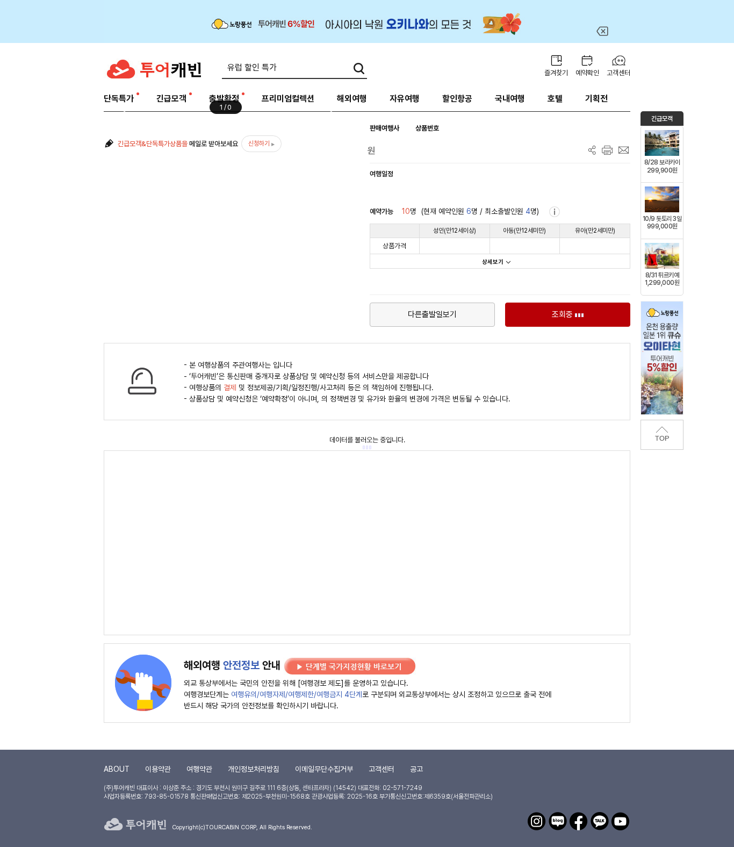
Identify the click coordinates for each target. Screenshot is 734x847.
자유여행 (405, 99)
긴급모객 (171, 99)
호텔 (555, 99)
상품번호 (427, 128)
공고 (416, 769)
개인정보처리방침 (253, 769)
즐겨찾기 (556, 72)
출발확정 (224, 99)
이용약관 (158, 769)
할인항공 (457, 99)
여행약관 (199, 769)
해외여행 (352, 99)
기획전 (596, 99)
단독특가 (119, 99)
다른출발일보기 (432, 314)
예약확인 (587, 72)
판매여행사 (384, 128)
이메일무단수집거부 (324, 769)
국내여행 (510, 99)
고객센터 (618, 72)
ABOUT (116, 769)
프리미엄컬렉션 (288, 99)
